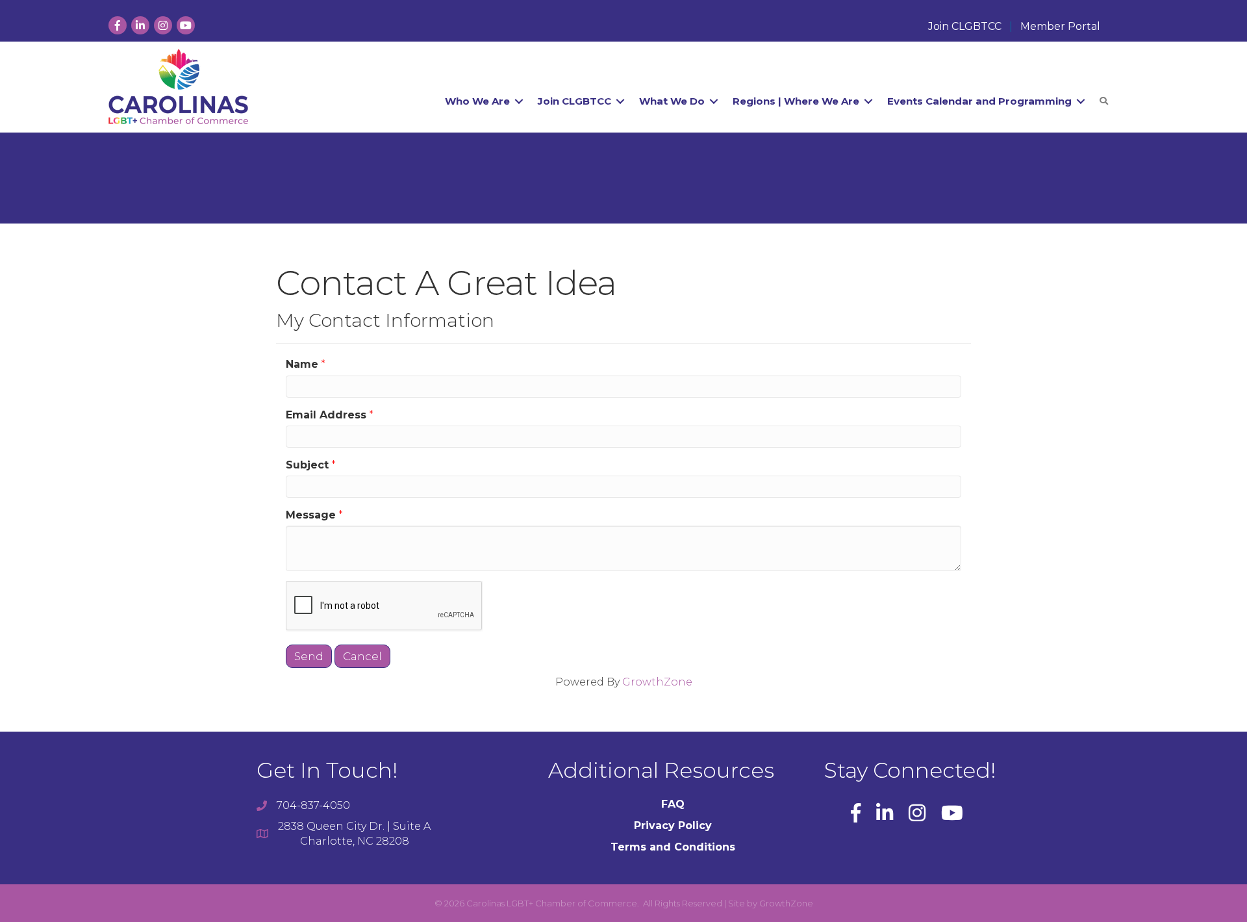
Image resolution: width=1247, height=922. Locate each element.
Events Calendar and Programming (979, 101)
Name (302, 364)
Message (311, 515)
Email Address (326, 415)
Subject (307, 465)
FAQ (673, 804)
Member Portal (1060, 26)
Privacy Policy (673, 825)
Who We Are (477, 101)
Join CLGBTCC (964, 26)
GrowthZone (657, 682)
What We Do (672, 101)
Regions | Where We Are (796, 101)
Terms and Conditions (673, 847)
